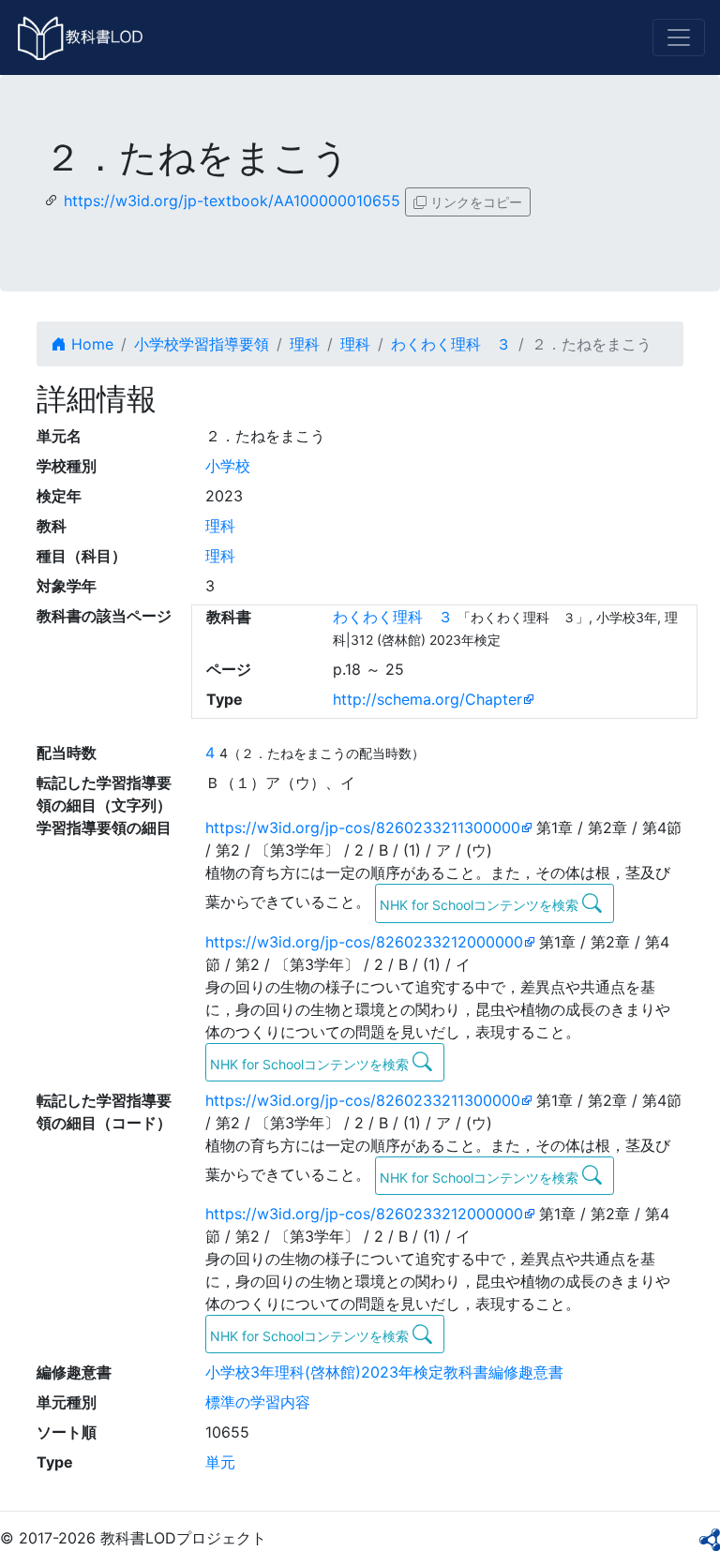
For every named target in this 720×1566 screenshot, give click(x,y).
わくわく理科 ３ (451, 344)
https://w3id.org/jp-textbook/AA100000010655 (232, 200)
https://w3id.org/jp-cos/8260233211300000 (362, 827)
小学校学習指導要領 (201, 344)
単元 (220, 1462)
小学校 (227, 465)
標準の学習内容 (257, 1402)
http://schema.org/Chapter (427, 699)
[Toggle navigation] (678, 37)
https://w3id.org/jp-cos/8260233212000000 (364, 941)
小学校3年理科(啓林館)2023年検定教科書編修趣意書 (384, 1372)
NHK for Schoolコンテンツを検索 (481, 905)
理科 (305, 344)
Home (90, 344)
